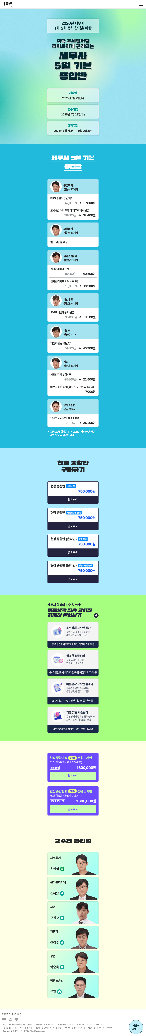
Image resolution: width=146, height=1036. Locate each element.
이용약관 (5, 1014)
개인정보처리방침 (15, 1014)
